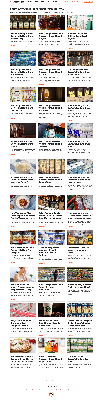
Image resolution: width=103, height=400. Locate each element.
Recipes (29, 1)
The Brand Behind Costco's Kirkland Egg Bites (78, 359)
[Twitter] (65, 2)
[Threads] (70, 2)
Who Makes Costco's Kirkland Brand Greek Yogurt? (77, 36)
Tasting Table (60, 389)
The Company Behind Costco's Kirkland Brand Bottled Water (22, 72)
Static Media (43, 383)
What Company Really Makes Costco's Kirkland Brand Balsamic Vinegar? (51, 215)
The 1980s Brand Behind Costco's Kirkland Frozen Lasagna (22, 250)
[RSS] (82, 2)
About (43, 380)
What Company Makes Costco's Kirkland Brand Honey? (79, 108)
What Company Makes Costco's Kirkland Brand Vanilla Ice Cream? (22, 179)
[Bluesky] (77, 2)
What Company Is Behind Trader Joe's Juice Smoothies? (51, 287)
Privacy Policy (57, 380)
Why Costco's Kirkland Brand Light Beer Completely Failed (21, 323)
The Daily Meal (68, 389)
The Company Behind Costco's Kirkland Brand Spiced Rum (79, 72)
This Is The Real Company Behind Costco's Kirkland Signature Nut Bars (80, 323)
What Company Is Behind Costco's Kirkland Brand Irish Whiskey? (22, 36)
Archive (49, 380)
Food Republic (48, 389)
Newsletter (89, 1)
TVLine (37, 389)
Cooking (36, 1)
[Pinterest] (74, 2)
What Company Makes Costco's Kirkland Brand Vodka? (79, 144)
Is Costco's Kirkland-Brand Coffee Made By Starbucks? (49, 323)
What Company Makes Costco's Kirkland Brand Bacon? (50, 72)
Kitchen (49, 1)
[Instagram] (67, 2)
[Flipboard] (72, 2)
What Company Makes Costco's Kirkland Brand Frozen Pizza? (50, 179)
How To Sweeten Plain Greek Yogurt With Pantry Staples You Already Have (23, 215)
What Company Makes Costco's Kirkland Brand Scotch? (22, 143)
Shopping (55, 1)
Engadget (27, 389)
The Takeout (75, 389)
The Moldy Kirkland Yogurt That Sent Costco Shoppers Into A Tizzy (22, 287)
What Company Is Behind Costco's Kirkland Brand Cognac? (51, 36)
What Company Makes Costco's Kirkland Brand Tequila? (50, 143)
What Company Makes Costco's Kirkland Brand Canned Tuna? (79, 179)
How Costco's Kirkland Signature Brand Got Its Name (78, 250)
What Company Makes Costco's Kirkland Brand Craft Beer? (50, 108)
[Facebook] (63, 2)
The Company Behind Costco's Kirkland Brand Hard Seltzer (22, 108)
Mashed (54, 389)
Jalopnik (32, 389)
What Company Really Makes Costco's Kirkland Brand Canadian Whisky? (79, 215)
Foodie (41, 389)
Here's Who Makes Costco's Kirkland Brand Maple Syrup (50, 359)
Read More (13, 45)
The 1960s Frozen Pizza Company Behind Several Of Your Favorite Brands (22, 359)
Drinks (42, 1)
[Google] (79, 2)
